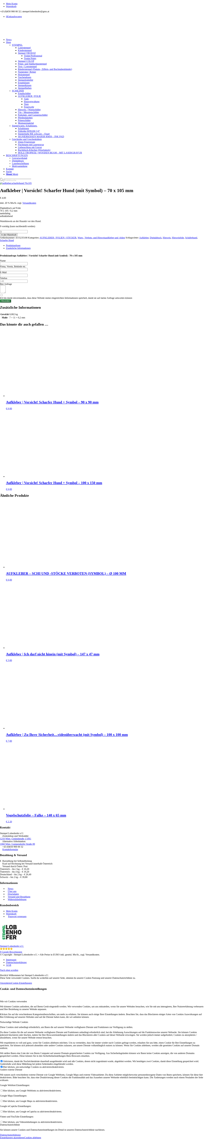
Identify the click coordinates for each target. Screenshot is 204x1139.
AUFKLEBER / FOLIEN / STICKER (58, 237)
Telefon (3, 278)
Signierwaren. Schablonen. (24, 125)
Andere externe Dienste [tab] (11, 1069)
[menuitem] (105, 3)
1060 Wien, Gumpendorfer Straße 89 (17, 844)
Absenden (5, 301)
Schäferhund (191, 237)
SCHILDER (18, 90)
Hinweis (167, 237)
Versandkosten (29, 203)
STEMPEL (17, 45)
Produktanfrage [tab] (13, 245)
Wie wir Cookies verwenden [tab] (13, 1001)
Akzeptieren (5, 983)
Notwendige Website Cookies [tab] (14, 1022)
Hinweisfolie (178, 237)
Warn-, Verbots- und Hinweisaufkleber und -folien (101, 237)
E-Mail (3, 272)
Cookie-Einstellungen (21, 983)
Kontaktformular (10, 849)
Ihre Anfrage (6, 284)
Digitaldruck (156, 237)
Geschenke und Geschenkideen (27, 139)
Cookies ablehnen (32, 1137)
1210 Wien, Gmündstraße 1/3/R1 (15, 838)
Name (3, 260)
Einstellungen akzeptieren (12, 1137)
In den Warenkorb (8, 235)
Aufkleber (144, 237)
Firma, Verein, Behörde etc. (13, 266)
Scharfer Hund (7, 240)
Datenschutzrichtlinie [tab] (10, 1124)
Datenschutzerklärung (10, 1135)
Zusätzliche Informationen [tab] (18, 248)
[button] (102, 936)
